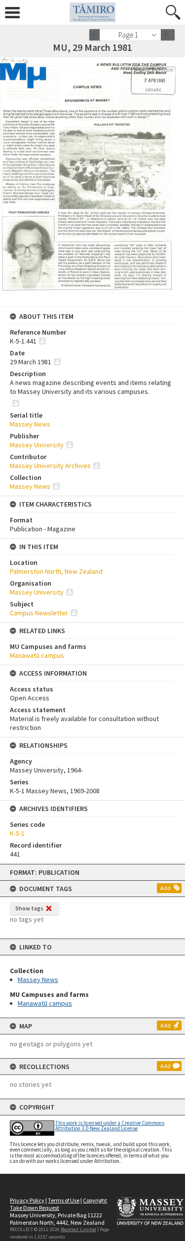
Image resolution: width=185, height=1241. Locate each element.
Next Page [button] (168, 35)
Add (165, 888)
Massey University (37, 444)
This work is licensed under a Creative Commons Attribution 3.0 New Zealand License (109, 1125)
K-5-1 (17, 833)
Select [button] (156, 35)
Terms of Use (63, 1200)
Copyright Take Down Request (58, 1204)
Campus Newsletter (39, 612)
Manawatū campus (45, 1003)
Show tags (29, 908)
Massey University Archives (50, 465)
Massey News (38, 979)
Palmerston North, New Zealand (56, 571)
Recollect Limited (78, 1229)
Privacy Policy (27, 1200)
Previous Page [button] (96, 35)
